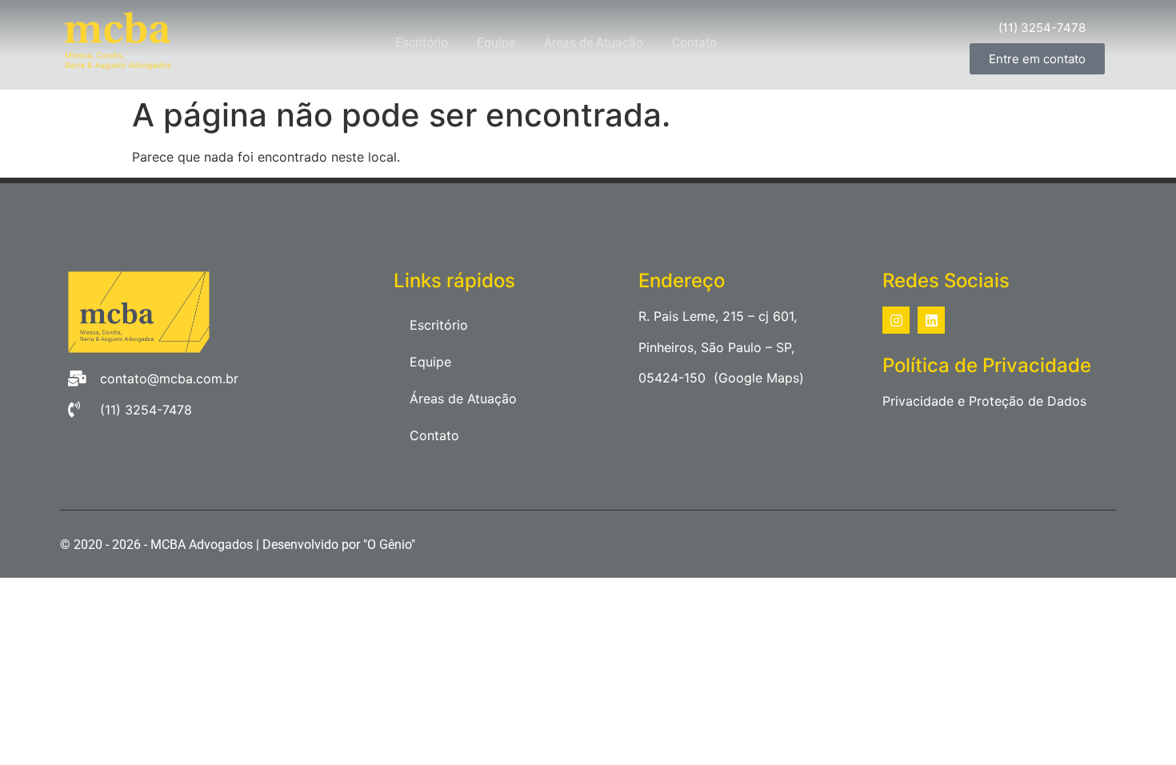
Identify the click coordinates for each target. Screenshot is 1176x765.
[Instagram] (896, 320)
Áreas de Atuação (593, 42)
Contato (694, 42)
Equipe (496, 42)
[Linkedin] (931, 320)
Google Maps (758, 378)
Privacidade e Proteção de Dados (984, 401)
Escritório (421, 42)
